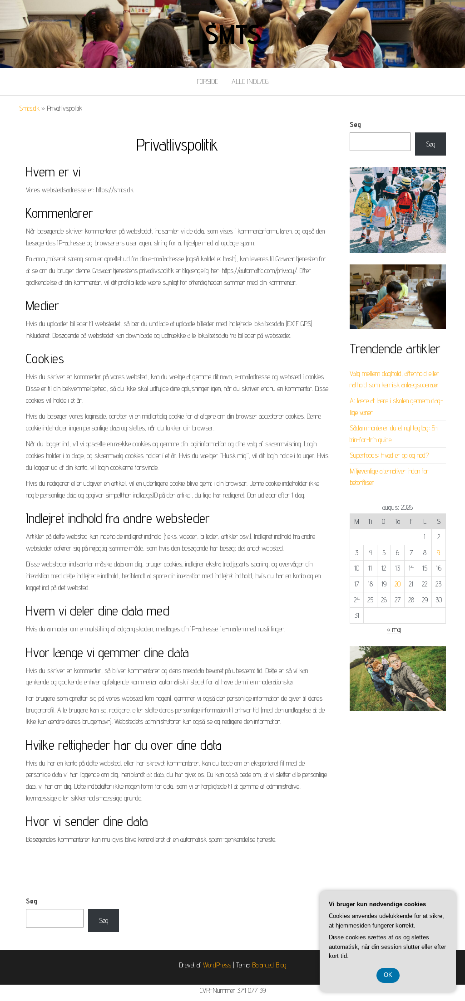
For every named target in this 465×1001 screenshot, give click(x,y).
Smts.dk (29, 108)
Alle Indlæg (250, 81)
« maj (394, 629)
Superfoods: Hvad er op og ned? (389, 455)
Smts (232, 34)
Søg (355, 124)
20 (398, 584)
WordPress (217, 965)
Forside (207, 81)
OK (388, 975)
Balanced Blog (269, 965)
